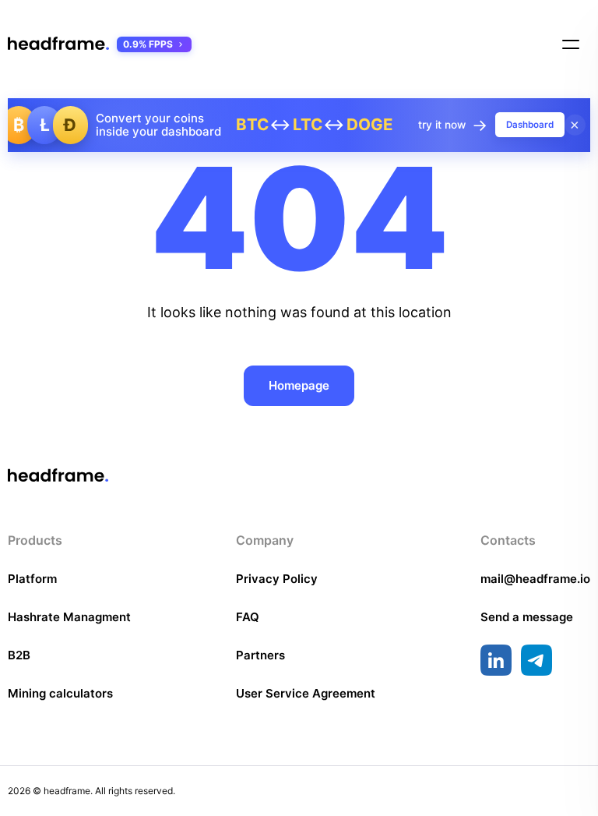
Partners (260, 655)
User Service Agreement (305, 693)
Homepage (299, 385)
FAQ (247, 616)
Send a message (526, 616)
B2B (19, 655)
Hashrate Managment (69, 616)
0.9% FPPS (148, 44)
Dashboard (530, 124)
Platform (32, 578)
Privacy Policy (277, 578)
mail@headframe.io (535, 578)
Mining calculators (60, 693)
